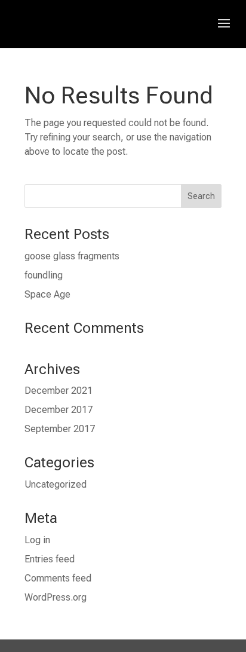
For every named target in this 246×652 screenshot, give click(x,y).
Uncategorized (55, 484)
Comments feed (57, 578)
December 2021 (58, 390)
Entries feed (49, 559)
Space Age (47, 294)
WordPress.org (55, 597)
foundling (43, 275)
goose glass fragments (71, 256)
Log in (37, 540)
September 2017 (59, 428)
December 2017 (58, 409)
